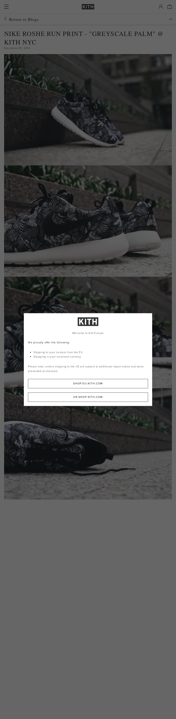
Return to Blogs (24, 19)
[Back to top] (171, 19)
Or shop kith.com (88, 397)
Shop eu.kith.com (88, 383)
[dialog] (88, 359)
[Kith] (88, 6)
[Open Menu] (6, 6)
